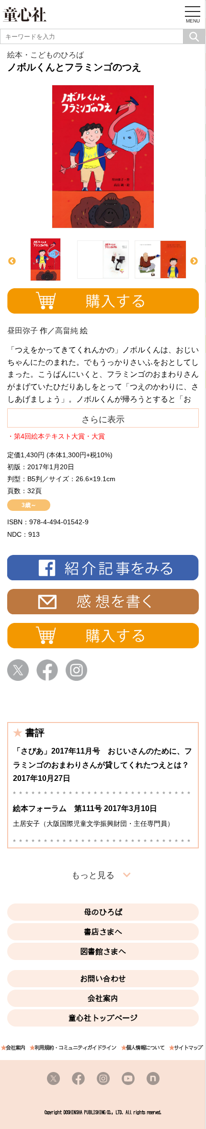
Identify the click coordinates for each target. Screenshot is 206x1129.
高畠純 (66, 331)
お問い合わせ (103, 978)
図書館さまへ (103, 951)
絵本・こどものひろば (45, 55)
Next (194, 261)
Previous (12, 261)
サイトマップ (188, 1047)
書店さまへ (103, 932)
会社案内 (103, 998)
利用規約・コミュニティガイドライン (75, 1047)
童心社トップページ (103, 1018)
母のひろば (103, 912)
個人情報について (145, 1047)
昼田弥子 (22, 331)
